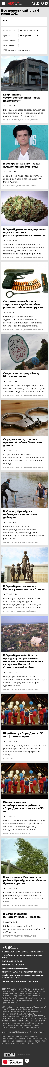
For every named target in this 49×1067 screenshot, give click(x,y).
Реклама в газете (33, 972)
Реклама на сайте (12, 972)
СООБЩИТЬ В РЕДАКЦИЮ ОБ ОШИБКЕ (21, 981)
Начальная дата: (9, 41)
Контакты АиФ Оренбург (15, 968)
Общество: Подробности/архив (20, 120)
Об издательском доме (15, 952)
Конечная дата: (9, 46)
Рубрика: (6, 36)
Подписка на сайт (12, 961)
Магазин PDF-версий (13, 965)
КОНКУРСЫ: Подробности (16, 833)
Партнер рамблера (24, 1054)
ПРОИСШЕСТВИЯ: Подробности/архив (23, 257)
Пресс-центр (36, 952)
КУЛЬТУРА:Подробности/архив (19, 186)
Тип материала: (9, 31)
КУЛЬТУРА (8, 758)
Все (5, 20)
